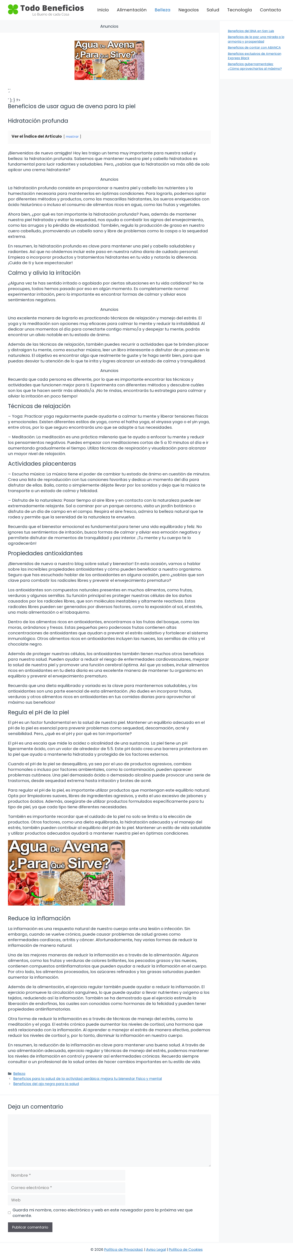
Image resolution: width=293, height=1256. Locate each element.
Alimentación (132, 10)
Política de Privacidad (123, 1249)
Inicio (103, 10)
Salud (213, 10)
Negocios (188, 10)
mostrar (72, 136)
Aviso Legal (156, 1249)
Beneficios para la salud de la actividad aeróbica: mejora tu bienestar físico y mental (87, 1078)
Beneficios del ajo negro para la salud (46, 1083)
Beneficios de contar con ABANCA (254, 47)
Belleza (162, 10)
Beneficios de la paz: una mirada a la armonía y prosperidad (256, 39)
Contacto (270, 10)
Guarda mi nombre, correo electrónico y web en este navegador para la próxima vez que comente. (103, 1212)
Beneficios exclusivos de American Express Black (254, 55)
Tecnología (239, 10)
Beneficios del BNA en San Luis (251, 31)
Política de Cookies (186, 1249)
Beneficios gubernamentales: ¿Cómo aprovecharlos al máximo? (255, 66)
